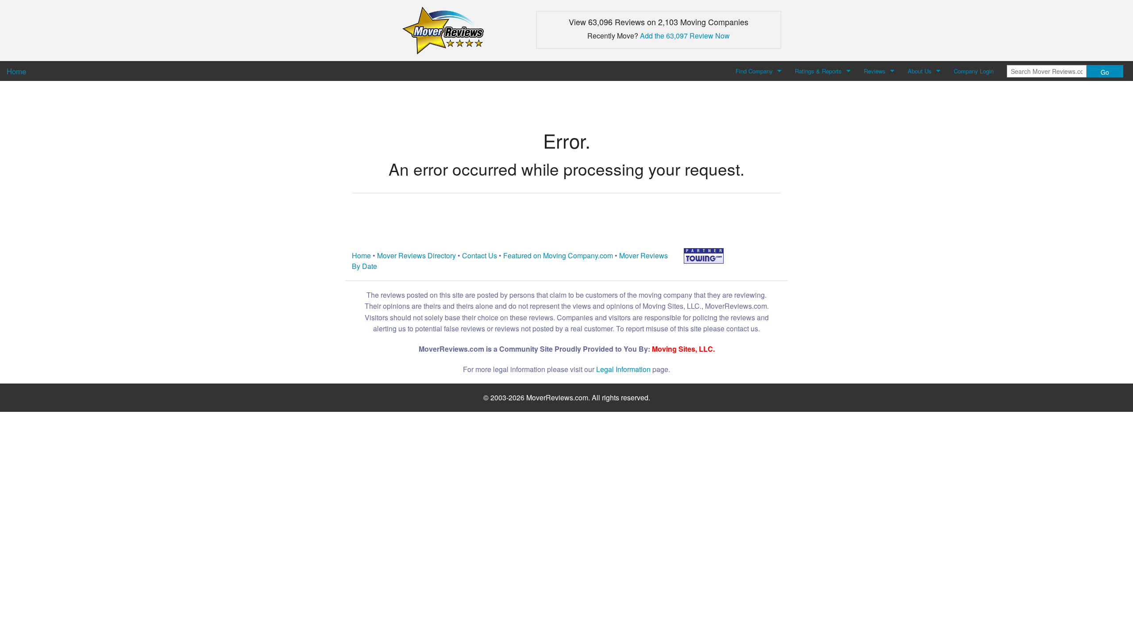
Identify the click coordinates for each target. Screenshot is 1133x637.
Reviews (875, 71)
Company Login (974, 71)
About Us (920, 71)
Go (1105, 72)
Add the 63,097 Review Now (685, 36)
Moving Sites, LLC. (683, 349)
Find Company (754, 71)
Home (361, 255)
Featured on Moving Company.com (558, 255)
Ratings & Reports (818, 71)
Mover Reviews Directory (416, 255)
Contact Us (479, 255)
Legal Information (623, 369)
